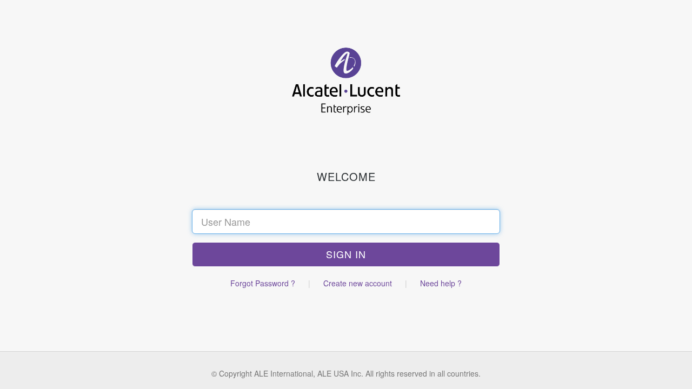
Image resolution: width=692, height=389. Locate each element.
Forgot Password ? (262, 283)
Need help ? (441, 283)
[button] (346, 254)
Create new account (357, 283)
